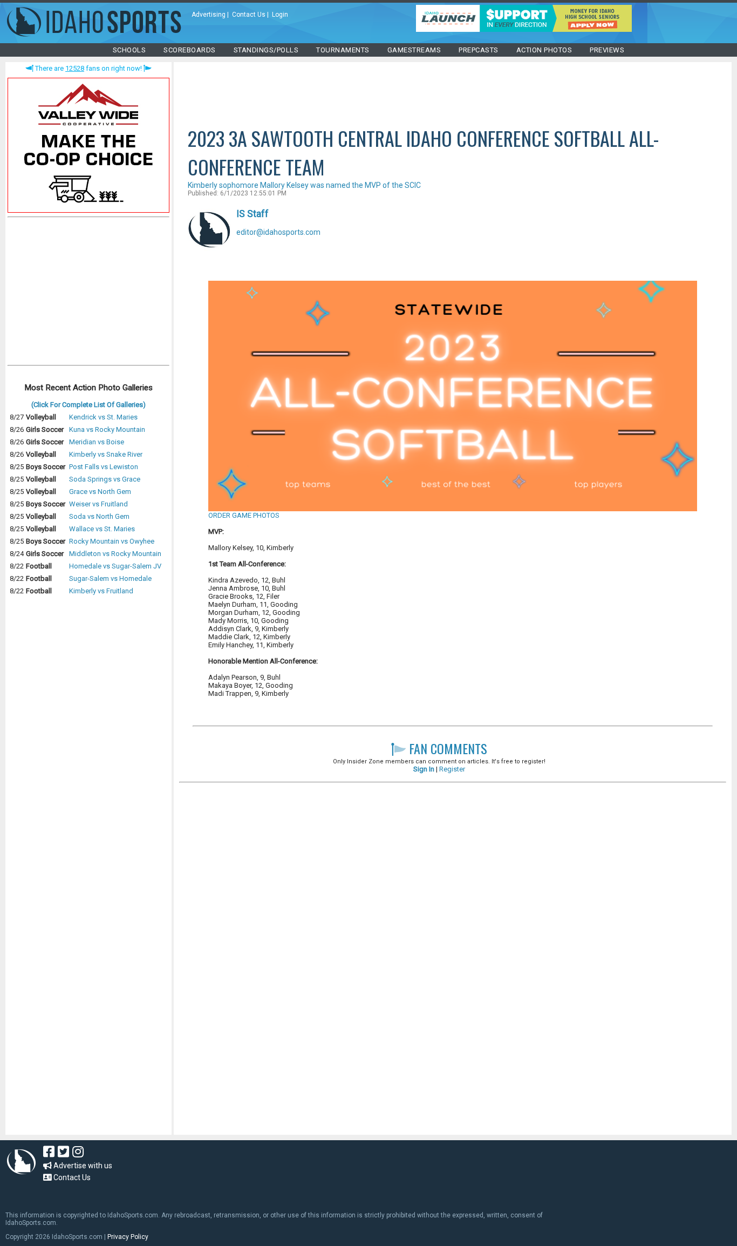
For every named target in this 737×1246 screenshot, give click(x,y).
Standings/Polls (266, 50)
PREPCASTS (479, 50)
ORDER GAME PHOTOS (243, 515)
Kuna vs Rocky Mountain (107, 429)
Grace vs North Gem (100, 491)
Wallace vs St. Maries (102, 529)
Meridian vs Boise (96, 442)
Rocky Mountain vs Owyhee (111, 541)
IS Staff (252, 213)
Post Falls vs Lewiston (103, 467)
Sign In (423, 769)
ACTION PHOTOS (544, 50)
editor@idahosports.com (278, 232)
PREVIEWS (607, 50)
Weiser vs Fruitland (98, 504)
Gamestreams (414, 50)
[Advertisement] (88, 293)
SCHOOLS (129, 50)
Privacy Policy (127, 1237)
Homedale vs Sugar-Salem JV (115, 566)
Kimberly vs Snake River (105, 454)
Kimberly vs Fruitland (101, 591)
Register (452, 769)
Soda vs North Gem (99, 516)
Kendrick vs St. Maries (103, 417)
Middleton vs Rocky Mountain (115, 554)
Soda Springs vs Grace (104, 479)
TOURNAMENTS (343, 50)
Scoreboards (189, 50)
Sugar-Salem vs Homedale (110, 578)
